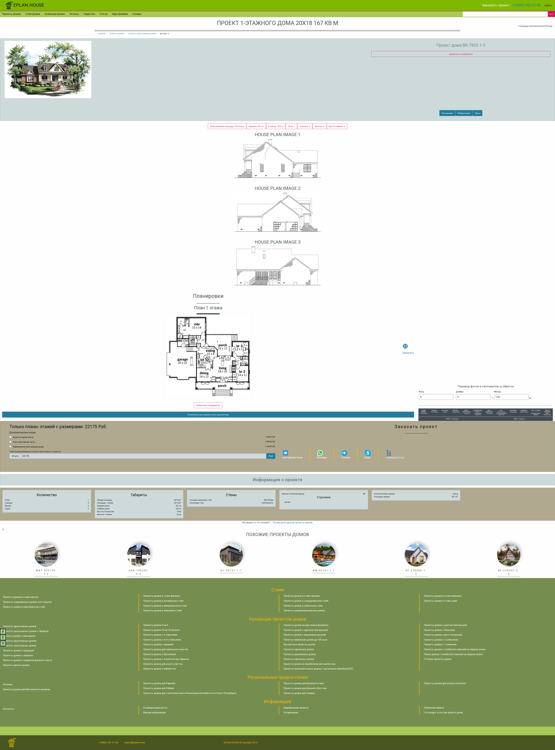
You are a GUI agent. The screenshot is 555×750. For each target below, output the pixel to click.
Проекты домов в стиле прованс (302, 596)
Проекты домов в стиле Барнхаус (442, 596)
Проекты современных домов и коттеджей (27, 602)
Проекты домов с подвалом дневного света (27, 660)
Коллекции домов (55, 14)
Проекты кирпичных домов (299, 659)
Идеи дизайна (120, 14)
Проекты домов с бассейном (159, 654)
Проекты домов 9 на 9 (155, 625)
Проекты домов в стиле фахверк (161, 596)
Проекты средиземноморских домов (304, 610)
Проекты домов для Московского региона (26, 689)
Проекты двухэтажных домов (19, 640)
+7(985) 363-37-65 (526, 5)
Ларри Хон (89, 14)
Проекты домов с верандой (18, 650)
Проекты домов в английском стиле (163, 600)
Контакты (8, 709)
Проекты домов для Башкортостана (304, 683)
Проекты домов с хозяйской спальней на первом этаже (455, 649)
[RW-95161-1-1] (323, 554)
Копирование (291, 712)
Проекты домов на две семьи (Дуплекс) (306, 625)
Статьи (104, 14)
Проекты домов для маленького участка (165, 649)
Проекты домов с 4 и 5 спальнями (162, 639)
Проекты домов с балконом (439, 630)
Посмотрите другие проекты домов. (293, 522)
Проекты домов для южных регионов (445, 683)
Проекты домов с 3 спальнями (160, 634)
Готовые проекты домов (438, 659)
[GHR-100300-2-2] (138, 554)
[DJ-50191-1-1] (231, 554)
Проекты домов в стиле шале (440, 600)
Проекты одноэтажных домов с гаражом (25, 631)
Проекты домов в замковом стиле (162, 610)
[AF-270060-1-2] (416, 554)
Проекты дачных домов (16, 665)
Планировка (447, 112)
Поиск (551, 14)
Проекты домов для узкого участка (162, 664)
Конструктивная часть (24, 442)
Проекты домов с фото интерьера (443, 634)
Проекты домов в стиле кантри (20, 597)
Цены (477, 112)
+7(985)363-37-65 (394, 457)
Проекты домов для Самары (299, 693)
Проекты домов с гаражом (18, 655)
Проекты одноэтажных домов (142, 34)
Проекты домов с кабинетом (159, 668)
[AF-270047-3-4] (508, 554)
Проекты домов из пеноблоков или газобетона (309, 664)
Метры (497, 392)
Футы (421, 392)
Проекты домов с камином (158, 644)
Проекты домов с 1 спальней (440, 644)
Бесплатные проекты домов (299, 644)
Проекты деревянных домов (300, 654)
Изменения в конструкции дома (28, 447)
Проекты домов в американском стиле (165, 605)
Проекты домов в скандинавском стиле (306, 600)
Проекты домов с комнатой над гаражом (166, 659)
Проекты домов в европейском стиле (24, 607)
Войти (548, 5)
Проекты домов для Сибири (158, 688)
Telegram (345, 457)
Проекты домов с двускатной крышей (445, 625)
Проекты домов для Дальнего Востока (305, 688)
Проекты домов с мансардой (19, 636)
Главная (101, 34)
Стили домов (32, 14)
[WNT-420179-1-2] (46, 554)
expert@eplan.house (292, 457)
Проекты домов (11, 14)
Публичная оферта (434, 707)
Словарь (136, 14)
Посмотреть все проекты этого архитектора (208, 414)
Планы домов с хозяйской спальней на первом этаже (453, 654)
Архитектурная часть (23, 437)
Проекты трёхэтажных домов (19, 645)
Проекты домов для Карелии (159, 683)
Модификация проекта (296, 707)
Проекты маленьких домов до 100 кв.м (305, 639)
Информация (464, 112)
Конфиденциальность (155, 707)
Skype (367, 457)
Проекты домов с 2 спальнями (441, 639)
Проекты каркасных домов (299, 649)
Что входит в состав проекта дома (443, 712)
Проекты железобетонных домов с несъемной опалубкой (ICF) (318, 668)
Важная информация (154, 712)
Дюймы (459, 392)
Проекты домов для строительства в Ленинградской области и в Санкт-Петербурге (189, 693)
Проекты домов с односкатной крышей (306, 630)
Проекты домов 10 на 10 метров (161, 630)
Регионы (74, 14)
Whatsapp (322, 457)
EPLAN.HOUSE (28, 5)
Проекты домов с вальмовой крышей (305, 634)
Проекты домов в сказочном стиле (303, 605)
